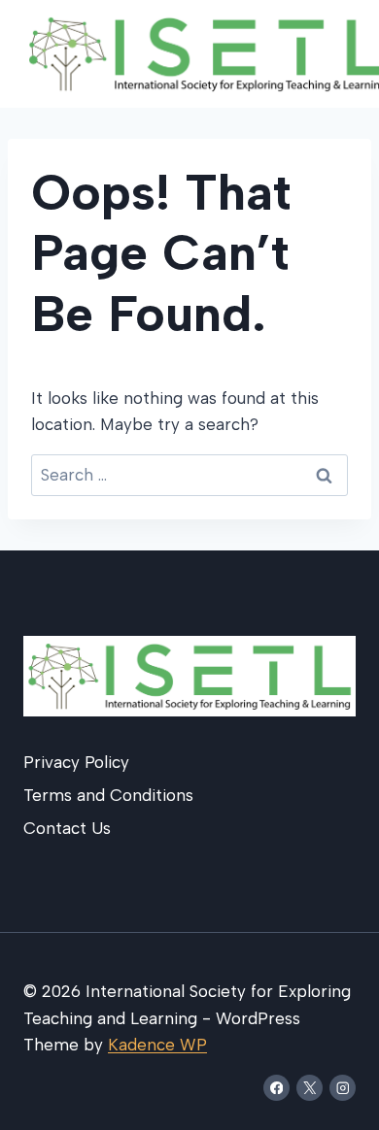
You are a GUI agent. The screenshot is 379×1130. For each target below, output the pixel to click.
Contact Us (67, 828)
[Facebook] (276, 1088)
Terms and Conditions (108, 795)
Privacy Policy (76, 762)
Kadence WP (157, 1044)
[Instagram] (342, 1088)
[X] (309, 1088)
